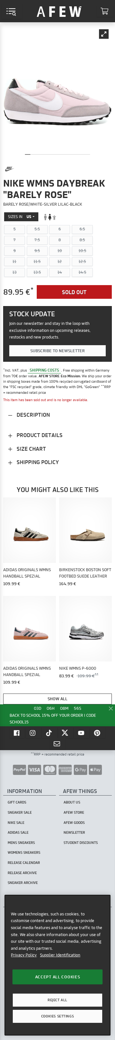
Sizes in (19, 216)
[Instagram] (33, 732)
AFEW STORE (59, 11)
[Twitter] (65, 732)
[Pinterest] (98, 732)
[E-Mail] (57, 743)
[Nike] (9, 169)
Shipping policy (37, 462)
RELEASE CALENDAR (24, 862)
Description (32, 414)
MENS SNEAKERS (21, 842)
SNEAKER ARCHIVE (23, 882)
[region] (57, 965)
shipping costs (44, 370)
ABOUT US (72, 802)
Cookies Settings (57, 1016)
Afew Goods (74, 822)
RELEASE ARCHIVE (22, 873)
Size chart (30, 448)
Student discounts (81, 842)
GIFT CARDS (17, 802)
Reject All (57, 1000)
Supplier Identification (60, 954)
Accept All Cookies (57, 976)
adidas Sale (18, 832)
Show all (57, 698)
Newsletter (74, 832)
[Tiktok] (49, 732)
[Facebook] (17, 732)
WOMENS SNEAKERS (24, 852)
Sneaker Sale (20, 812)
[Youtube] (81, 732)
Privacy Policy (24, 954)
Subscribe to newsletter (57, 350)
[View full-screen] (104, 34)
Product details (39, 435)
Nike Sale (16, 822)
